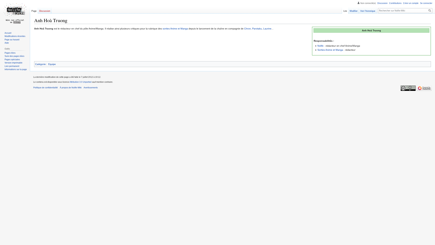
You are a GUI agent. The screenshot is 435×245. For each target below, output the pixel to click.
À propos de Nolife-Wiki (71, 87)
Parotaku (257, 28)
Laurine (267, 28)
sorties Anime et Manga (175, 28)
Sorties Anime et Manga (330, 49)
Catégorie (40, 64)
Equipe (52, 64)
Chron (247, 28)
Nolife (320, 45)
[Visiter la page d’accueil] (15, 13)
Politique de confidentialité (45, 87)
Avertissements (91, 87)
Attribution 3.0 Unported (80, 82)
